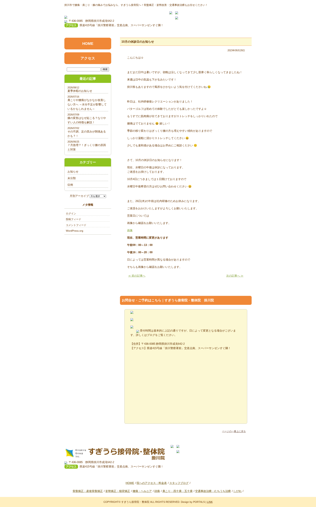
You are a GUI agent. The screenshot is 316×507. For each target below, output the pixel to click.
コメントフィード (76, 225)
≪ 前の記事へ (136, 275)
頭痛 (157, 491)
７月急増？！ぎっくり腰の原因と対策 (86, 147)
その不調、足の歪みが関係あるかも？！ (86, 133)
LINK (210, 501)
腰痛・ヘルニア (142, 491)
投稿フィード (73, 219)
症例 (70, 184)
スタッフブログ (179, 482)
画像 (130, 230)
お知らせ (72, 171)
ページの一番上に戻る (234, 431)
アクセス (87, 58)
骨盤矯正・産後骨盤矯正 (88, 491)
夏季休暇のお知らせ (79, 90)
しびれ (237, 491)
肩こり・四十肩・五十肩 (177, 491)
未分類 (71, 178)
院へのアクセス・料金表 (152, 482)
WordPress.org (74, 230)
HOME (87, 44)
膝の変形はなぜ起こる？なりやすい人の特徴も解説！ (86, 120)
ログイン (71, 213)
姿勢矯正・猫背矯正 (117, 491)
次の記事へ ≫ (234, 275)
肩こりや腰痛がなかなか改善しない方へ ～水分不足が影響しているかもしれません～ (87, 104)
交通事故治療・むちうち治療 (213, 491)
